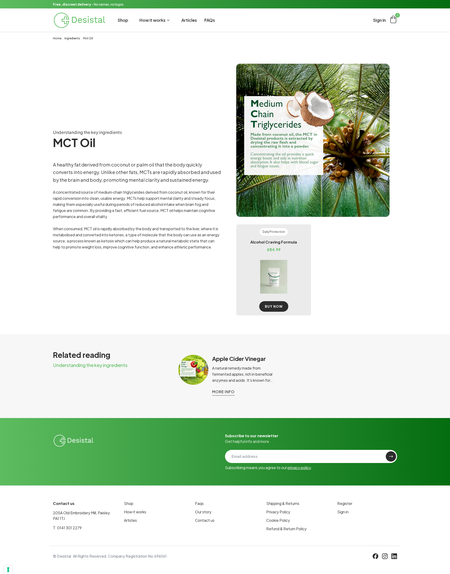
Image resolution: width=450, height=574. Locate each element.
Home (57, 38)
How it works (135, 511)
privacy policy (299, 467)
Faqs (199, 503)
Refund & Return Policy (286, 528)
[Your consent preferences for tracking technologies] (8, 569)
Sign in (379, 20)
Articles (189, 20)
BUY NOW (274, 306)
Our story (203, 511)
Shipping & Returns (282, 503)
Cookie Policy (278, 520)
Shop (123, 20)
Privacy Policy (278, 511)
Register (344, 503)
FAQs (209, 20)
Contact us (204, 520)
